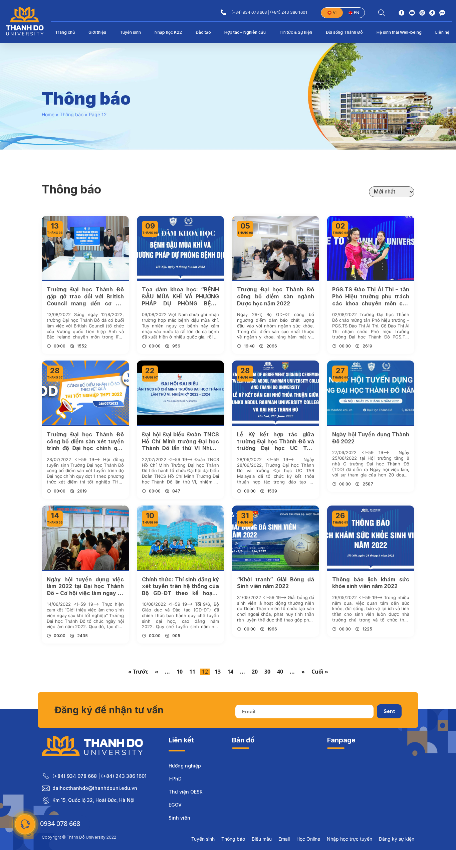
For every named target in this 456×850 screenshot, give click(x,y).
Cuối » (319, 672)
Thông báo (71, 114)
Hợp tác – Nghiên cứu (245, 32)
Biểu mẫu (262, 839)
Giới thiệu (97, 32)
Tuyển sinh (130, 32)
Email (284, 839)
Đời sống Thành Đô (344, 32)
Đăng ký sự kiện (396, 839)
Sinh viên (179, 818)
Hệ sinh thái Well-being (399, 32)
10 (180, 672)
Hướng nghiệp (185, 765)
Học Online (308, 839)
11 (192, 672)
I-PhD (175, 779)
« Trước (138, 672)
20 (255, 672)
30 (267, 672)
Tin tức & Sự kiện (295, 32)
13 (218, 672)
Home (48, 114)
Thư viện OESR (186, 792)
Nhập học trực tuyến (349, 839)
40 (280, 672)
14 (230, 672)
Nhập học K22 (168, 32)
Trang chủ (65, 32)
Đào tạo (203, 32)
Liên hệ (442, 32)
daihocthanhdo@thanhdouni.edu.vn (94, 788)
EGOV (175, 805)
